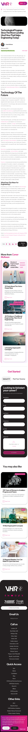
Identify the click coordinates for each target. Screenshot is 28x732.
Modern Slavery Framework (14, 711)
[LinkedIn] (8, 595)
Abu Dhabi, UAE (14, 631)
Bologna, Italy (14, 633)
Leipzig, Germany (14, 646)
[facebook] (6, 244)
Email (4, 405)
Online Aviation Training (14, 713)
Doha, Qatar (14, 636)
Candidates (14, 673)
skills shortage (23, 186)
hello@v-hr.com (14, 618)
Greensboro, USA (14, 643)
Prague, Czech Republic (14, 654)
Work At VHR (14, 694)
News (14, 678)
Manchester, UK (14, 649)
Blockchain (3, 149)
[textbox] (14, 401)
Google (14, 123)
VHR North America (14, 683)
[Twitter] (22, 595)
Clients (14, 671)
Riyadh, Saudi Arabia (14, 656)
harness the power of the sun (12, 87)
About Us (14, 686)
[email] (16, 244)
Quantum (3, 162)
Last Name (6, 413)
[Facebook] (5, 595)
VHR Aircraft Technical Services (14, 681)
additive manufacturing (8, 110)
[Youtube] (12, 595)
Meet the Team (14, 706)
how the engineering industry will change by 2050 (15, 233)
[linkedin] (12, 244)
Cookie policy (10, 724)
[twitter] (9, 244)
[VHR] (6, 4)
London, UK (14, 628)
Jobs (14, 668)
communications (14, 151)
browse (14, 446)
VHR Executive (14, 691)
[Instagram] (15, 595)
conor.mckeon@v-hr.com (22, 265)
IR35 (14, 703)
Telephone (6, 421)
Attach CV (5, 436)
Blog (14, 676)
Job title (5, 429)
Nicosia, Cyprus (14, 651)
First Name (6, 397)
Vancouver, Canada (14, 659)
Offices (14, 688)
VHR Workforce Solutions (14, 708)
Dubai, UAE (14, 638)
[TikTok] (19, 595)
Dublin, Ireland (14, 641)
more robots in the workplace (9, 140)
